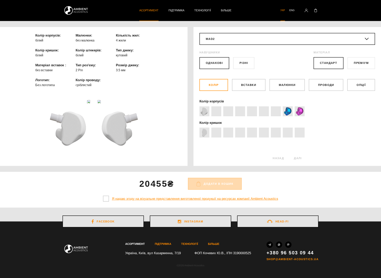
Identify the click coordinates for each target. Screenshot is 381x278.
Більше (226, 10)
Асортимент (149, 10)
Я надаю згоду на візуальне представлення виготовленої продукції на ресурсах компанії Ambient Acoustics (195, 199)
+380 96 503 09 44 (290, 252)
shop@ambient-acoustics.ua (292, 259)
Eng (291, 10)
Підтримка (176, 10)
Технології (202, 10)
